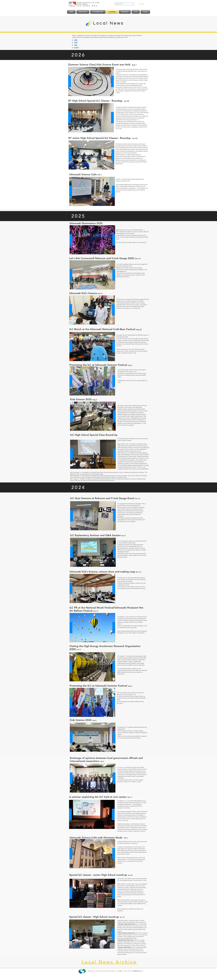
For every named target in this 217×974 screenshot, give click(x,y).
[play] (109, 68)
